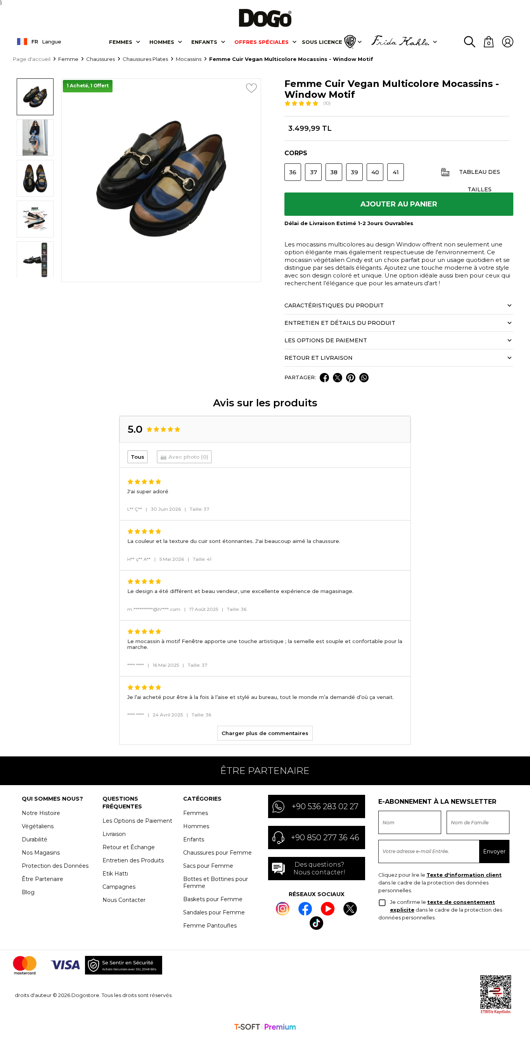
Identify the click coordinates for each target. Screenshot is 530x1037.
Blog (28, 892)
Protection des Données (55, 865)
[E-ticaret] (265, 1028)
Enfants (204, 42)
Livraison (114, 834)
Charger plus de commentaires (265, 733)
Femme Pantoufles (210, 925)
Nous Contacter (123, 900)
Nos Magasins (41, 852)
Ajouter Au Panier (398, 204)
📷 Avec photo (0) (184, 457)
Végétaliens (38, 826)
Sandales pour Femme (214, 912)
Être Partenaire (42, 879)
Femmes (120, 42)
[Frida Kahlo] (400, 42)
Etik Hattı (115, 873)
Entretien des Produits (133, 860)
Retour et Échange (128, 847)
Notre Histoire (41, 813)
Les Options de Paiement (137, 820)
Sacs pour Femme (208, 865)
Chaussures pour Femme (217, 852)
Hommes (161, 42)
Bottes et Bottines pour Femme (215, 883)
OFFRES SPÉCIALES (261, 42)
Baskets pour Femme (212, 899)
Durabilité (34, 839)
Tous (137, 457)
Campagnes (118, 886)
